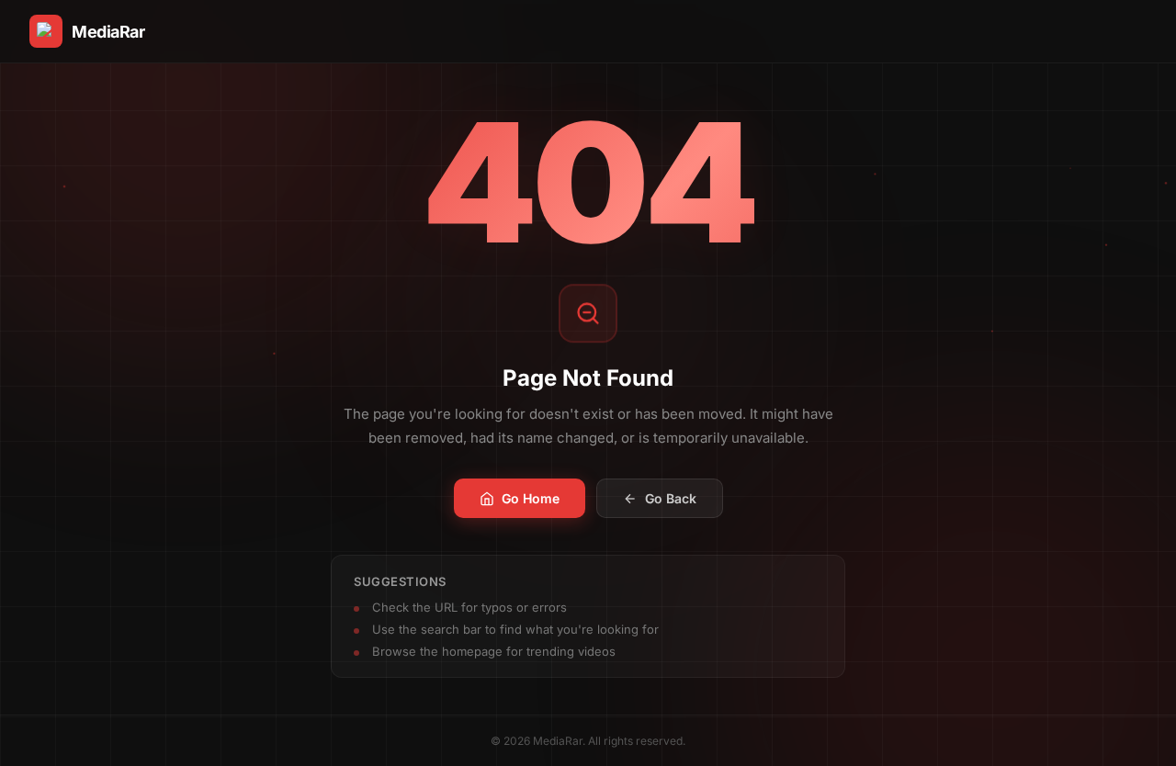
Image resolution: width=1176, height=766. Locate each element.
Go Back (670, 498)
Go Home (531, 498)
